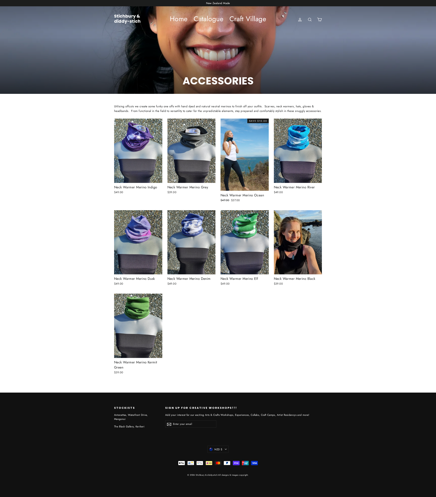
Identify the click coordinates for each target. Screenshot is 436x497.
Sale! (218, 360)
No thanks (218, 370)
